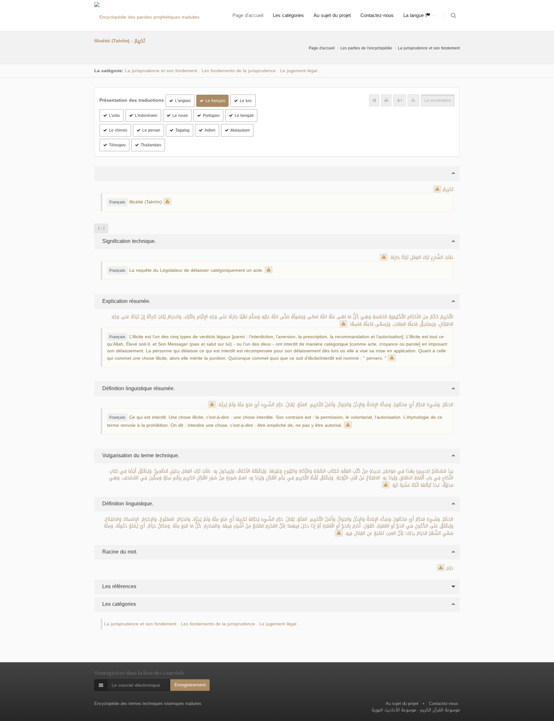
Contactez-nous (377, 15)
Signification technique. (128, 241)
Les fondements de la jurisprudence (239, 70)
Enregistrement (190, 685)
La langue (414, 15)
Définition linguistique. (127, 504)
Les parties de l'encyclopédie (366, 48)
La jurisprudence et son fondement (429, 48)
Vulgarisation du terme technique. (140, 455)
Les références (118, 586)
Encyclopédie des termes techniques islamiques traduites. (148, 704)
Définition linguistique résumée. (138, 388)
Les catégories (288, 15)
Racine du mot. (119, 552)
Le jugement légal (298, 70)
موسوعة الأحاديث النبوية (394, 710)
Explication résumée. (125, 301)
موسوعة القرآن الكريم (440, 710)
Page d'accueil (247, 15)
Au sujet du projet (332, 15)
